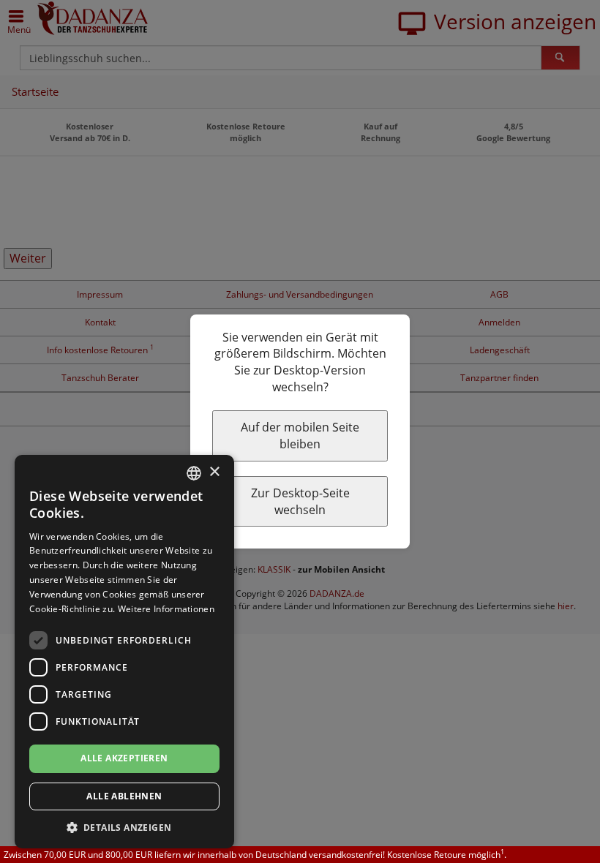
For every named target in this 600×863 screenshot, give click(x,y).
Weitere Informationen (166, 609)
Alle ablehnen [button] (124, 796)
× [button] (214, 472)
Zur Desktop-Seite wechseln (300, 501)
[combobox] (194, 473)
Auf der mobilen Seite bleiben (300, 435)
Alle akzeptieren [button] (124, 758)
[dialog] (124, 651)
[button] (124, 827)
